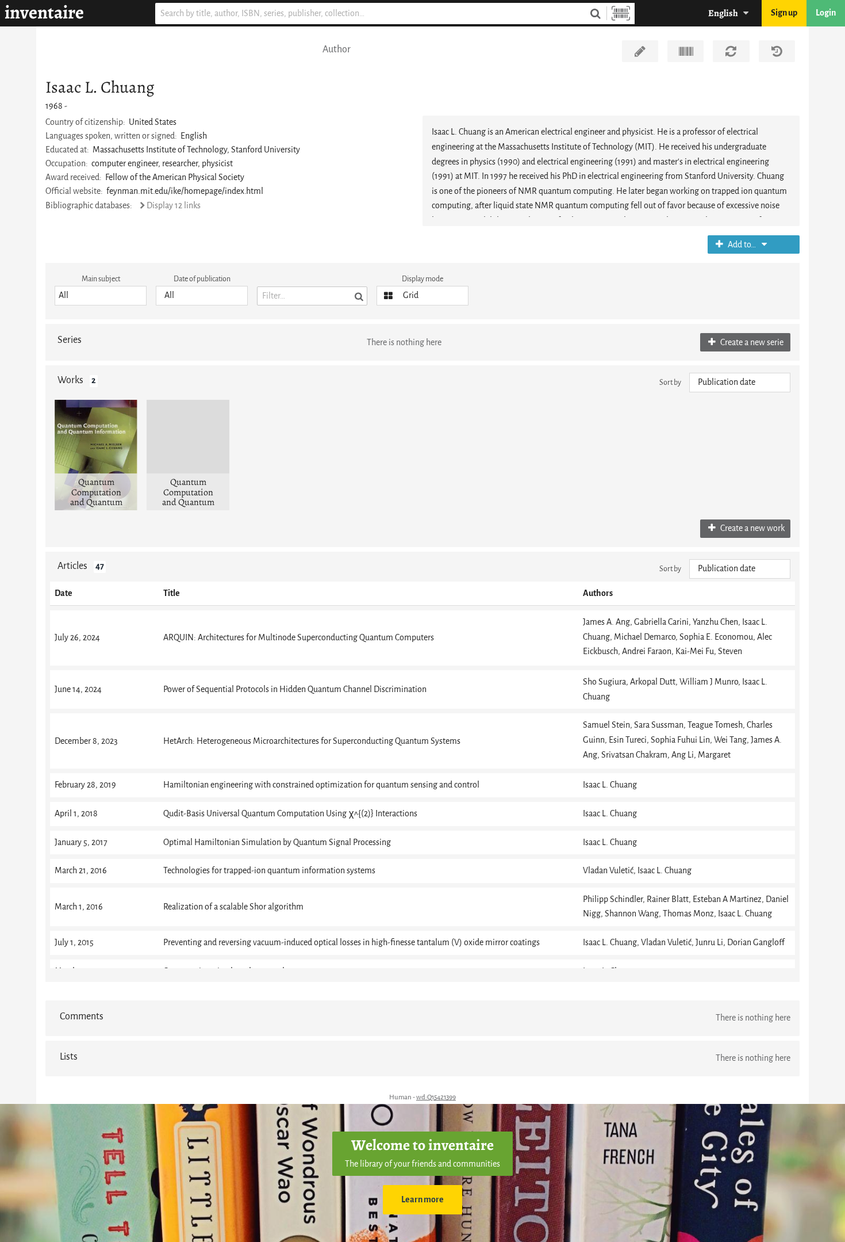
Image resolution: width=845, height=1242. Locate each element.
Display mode (422, 279)
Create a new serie (751, 342)
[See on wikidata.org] (685, 51)
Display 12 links (174, 205)
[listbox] (101, 295)
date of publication (202, 279)
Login (826, 12)
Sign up (784, 12)
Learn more (422, 1199)
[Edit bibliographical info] (640, 51)
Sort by (670, 382)
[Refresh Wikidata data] (731, 51)
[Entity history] (777, 51)
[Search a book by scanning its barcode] (621, 13)
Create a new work (752, 528)
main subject (101, 279)
